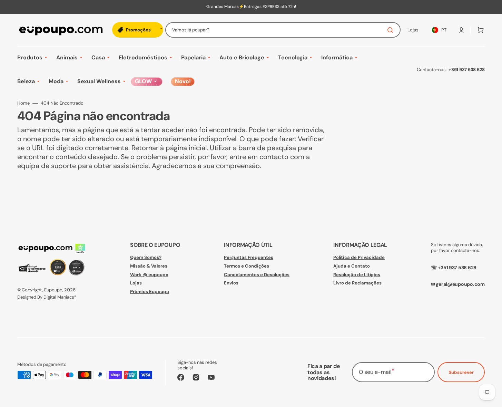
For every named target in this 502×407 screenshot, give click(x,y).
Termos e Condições (246, 266)
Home (23, 103)
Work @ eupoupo (149, 275)
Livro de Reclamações (357, 283)
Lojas (136, 283)
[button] (461, 30)
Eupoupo (53, 290)
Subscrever (461, 372)
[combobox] (283, 30)
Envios (231, 283)
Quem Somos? (145, 257)
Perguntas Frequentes (248, 257)
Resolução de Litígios (356, 275)
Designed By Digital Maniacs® (47, 297)
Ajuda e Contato (351, 266)
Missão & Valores (148, 266)
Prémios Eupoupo (149, 291)
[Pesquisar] (392, 30)
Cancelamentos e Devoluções (256, 275)
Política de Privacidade (359, 257)
